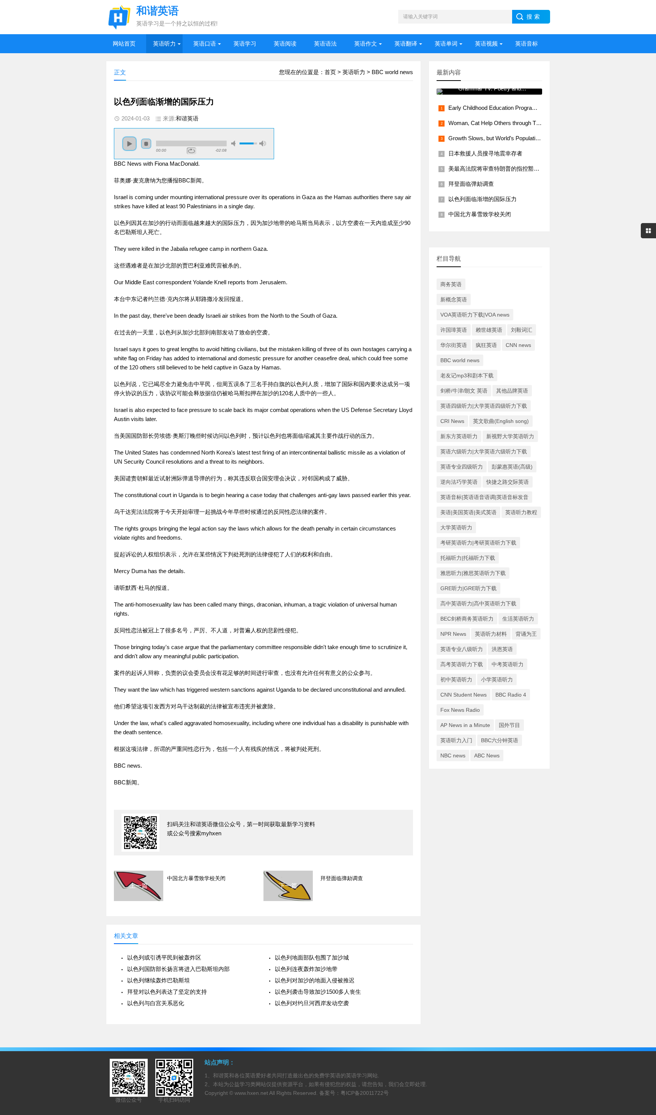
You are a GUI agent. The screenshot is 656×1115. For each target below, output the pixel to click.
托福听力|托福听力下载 (467, 558)
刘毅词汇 (521, 330)
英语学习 (244, 43)
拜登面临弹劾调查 (341, 878)
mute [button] (234, 143)
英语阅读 (285, 43)
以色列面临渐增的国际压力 (482, 199)
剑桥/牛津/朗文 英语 (463, 391)
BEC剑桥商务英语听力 (467, 619)
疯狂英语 (486, 345)
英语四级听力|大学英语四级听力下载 (483, 406)
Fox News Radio (460, 710)
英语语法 (325, 43)
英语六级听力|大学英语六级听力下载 (483, 451)
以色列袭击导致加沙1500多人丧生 (318, 991)
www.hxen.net (251, 1093)
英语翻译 (405, 43)
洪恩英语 (502, 649)
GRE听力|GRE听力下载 (468, 588)
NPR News (453, 634)
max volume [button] (262, 143)
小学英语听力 (497, 679)
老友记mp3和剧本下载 (467, 375)
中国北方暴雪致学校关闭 (196, 878)
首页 (330, 72)
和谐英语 (187, 118)
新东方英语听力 (459, 436)
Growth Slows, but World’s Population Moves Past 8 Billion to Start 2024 (537, 138)
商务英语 (451, 284)
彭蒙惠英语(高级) (512, 467)
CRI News (452, 421)
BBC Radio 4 (510, 695)
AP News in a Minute (465, 725)
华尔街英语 (453, 345)
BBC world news (392, 72)
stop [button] (146, 143)
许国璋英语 (453, 330)
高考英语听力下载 (461, 664)
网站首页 (124, 43)
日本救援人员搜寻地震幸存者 (485, 153)
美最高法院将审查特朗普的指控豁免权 (496, 168)
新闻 (196, 180)
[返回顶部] (640, 996)
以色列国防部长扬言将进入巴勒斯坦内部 (178, 969)
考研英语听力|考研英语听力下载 (478, 543)
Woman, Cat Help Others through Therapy (500, 123)
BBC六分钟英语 (499, 740)
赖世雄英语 (489, 330)
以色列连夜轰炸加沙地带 (306, 969)
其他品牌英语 (512, 391)
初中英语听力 (456, 679)
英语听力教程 (521, 512)
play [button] (129, 143)
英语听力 (164, 43)
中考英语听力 (508, 664)
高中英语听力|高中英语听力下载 (478, 603)
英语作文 (365, 43)
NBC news (452, 755)
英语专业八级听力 (461, 649)
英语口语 (204, 43)
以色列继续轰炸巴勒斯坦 (158, 980)
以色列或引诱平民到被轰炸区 (164, 957)
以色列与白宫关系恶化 (155, 1003)
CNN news (518, 345)
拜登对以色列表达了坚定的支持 (167, 991)
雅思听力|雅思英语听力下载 (473, 573)
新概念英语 (453, 299)
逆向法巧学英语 (459, 482)
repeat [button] (191, 150)
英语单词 (446, 43)
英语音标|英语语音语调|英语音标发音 (484, 497)
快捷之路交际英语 (507, 482)
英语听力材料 (491, 634)
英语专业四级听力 (461, 467)
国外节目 (509, 725)
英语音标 (526, 43)
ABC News (487, 755)
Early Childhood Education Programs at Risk (503, 108)
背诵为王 (526, 634)
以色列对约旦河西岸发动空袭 (312, 1003)
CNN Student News (463, 695)
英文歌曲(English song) (501, 421)
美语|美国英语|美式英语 (468, 512)
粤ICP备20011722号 (365, 1093)
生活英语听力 (518, 619)
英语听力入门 (456, 740)
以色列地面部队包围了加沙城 (312, 957)
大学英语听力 (456, 527)
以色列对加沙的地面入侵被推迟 (315, 980)
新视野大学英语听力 (510, 436)
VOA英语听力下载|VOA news (474, 315)
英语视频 (486, 43)
